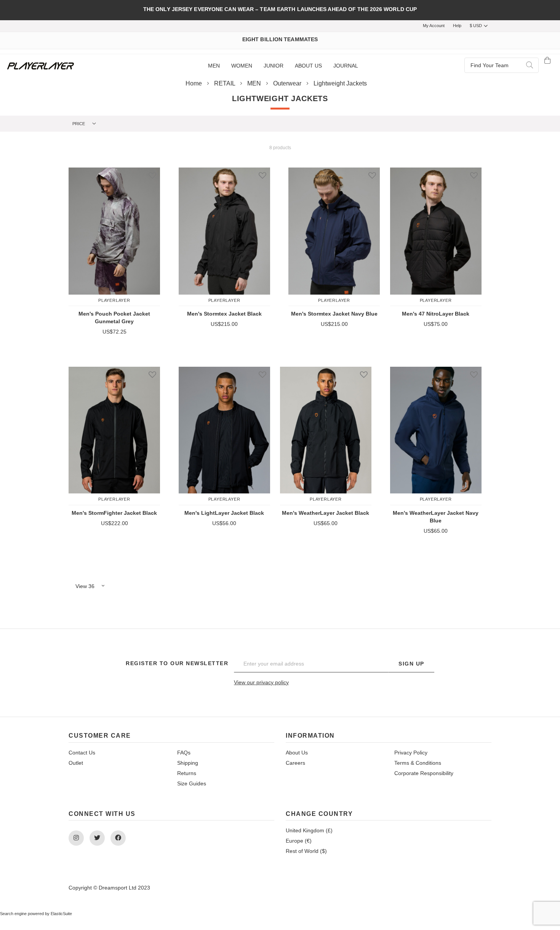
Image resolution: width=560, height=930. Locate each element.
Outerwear (288, 83)
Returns (186, 773)
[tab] (86, 124)
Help (457, 25)
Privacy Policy (410, 752)
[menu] (282, 66)
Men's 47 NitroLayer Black (435, 314)
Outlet (76, 763)
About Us (297, 752)
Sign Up (411, 664)
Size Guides (191, 783)
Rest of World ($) (306, 851)
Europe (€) (299, 841)
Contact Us (82, 752)
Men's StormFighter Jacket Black (114, 513)
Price (79, 124)
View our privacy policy (261, 682)
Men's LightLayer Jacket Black (224, 513)
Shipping (187, 763)
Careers (295, 763)
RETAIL (225, 83)
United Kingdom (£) (309, 830)
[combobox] (501, 65)
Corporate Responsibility (423, 773)
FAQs (183, 752)
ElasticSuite (61, 913)
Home (194, 83)
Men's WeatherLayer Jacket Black (325, 513)
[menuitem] (214, 66)
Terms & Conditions (417, 763)
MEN (254, 83)
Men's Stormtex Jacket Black (224, 314)
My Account (434, 25)
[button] (150, 175)
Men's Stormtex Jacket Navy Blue (334, 314)
